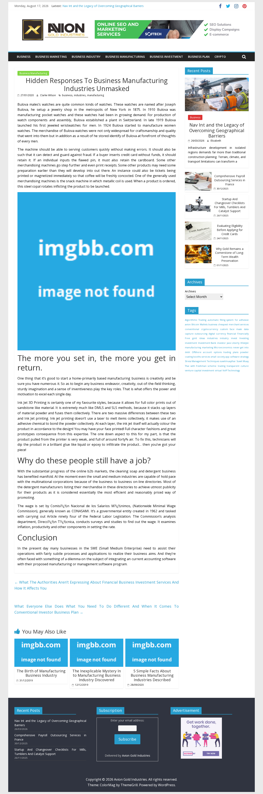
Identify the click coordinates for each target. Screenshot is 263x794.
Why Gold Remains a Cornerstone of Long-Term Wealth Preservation (229, 255)
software (235, 356)
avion (188, 324)
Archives (190, 291)
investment (191, 343)
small (213, 356)
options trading (222, 352)
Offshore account (202, 352)
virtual (218, 370)
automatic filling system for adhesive (228, 320)
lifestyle (244, 343)
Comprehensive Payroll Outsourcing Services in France (229, 180)
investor (221, 343)
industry (224, 338)
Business (23, 57)
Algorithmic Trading (195, 320)
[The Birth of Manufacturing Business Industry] (41, 641)
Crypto (220, 57)
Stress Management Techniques (202, 361)
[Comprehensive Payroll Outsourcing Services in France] (198, 174)
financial (231, 333)
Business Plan (199, 57)
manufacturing (95, 95)
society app (223, 356)
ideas (202, 338)
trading (221, 366)
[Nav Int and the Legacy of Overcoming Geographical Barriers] (217, 80)
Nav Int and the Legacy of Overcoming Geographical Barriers (103, 6)
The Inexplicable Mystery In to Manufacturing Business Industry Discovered (96, 675)
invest (234, 338)
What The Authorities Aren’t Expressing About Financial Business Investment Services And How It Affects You (96, 585)
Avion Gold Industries (136, 755)
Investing (244, 338)
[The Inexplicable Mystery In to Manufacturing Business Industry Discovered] (96, 641)
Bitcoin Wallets (199, 324)
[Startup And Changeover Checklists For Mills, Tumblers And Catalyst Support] (198, 197)
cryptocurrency (209, 329)
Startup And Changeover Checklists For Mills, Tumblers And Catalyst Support (229, 205)
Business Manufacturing (125, 57)
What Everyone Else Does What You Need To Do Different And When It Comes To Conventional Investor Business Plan (96, 609)
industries (79, 95)
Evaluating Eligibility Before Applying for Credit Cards (230, 230)
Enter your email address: (127, 737)
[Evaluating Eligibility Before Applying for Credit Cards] (198, 224)
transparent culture (238, 366)
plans (235, 352)
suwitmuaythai (227, 361)
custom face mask (231, 329)
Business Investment (166, 57)
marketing (207, 347)
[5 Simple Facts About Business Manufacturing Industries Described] (152, 641)
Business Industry (86, 57)
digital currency (217, 333)
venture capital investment (199, 370)
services (206, 356)
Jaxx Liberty (233, 343)
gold (194, 338)
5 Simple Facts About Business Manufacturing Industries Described (152, 675)
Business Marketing (51, 57)
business (67, 95)
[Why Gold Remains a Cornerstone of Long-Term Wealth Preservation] (198, 247)
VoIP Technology (231, 370)
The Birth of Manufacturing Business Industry (41, 673)
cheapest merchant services (233, 324)
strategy (244, 356)
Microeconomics (223, 347)
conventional (192, 329)
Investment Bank (207, 343)
